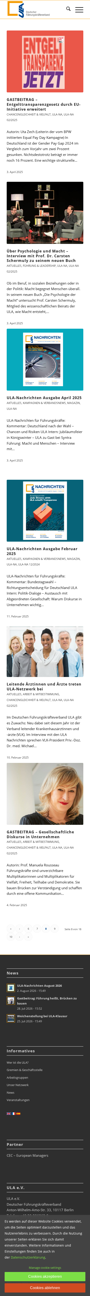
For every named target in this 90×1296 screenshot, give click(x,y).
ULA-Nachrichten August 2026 (39, 985)
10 (10, 936)
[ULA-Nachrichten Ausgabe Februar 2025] (45, 511)
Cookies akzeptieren (45, 1276)
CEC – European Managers (27, 1155)
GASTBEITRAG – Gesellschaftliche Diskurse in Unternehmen (40, 834)
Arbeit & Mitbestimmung (41, 694)
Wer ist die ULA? (18, 1062)
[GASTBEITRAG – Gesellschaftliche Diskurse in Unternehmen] (45, 794)
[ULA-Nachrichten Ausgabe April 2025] (45, 360)
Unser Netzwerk (18, 1085)
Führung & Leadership (39, 266)
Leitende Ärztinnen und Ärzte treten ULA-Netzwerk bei (44, 687)
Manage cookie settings (45, 1268)
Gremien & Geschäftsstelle (24, 1070)
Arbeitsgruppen (17, 1077)
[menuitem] (66, 9)
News (10, 1092)
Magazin (73, 403)
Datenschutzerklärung (28, 1257)
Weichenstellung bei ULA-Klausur (42, 1016)
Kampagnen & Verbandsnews (44, 403)
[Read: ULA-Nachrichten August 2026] (11, 988)
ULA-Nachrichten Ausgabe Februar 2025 (42, 551)
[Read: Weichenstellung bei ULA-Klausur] (11, 1018)
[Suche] (66, 9)
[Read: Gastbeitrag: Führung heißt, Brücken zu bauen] (11, 1000)
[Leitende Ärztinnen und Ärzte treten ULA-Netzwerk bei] (45, 651)
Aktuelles (14, 266)
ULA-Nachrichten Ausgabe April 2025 (44, 397)
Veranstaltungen (18, 1100)
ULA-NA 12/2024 (29, 564)
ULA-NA (57, 114)
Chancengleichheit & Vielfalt (29, 114)
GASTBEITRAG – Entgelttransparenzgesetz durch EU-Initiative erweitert (44, 104)
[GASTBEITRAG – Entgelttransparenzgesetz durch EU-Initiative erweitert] (45, 61)
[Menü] (77, 9)
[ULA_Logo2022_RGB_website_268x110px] (37, 9)
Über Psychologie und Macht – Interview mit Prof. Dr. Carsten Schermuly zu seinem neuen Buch (41, 256)
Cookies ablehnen (45, 1288)
